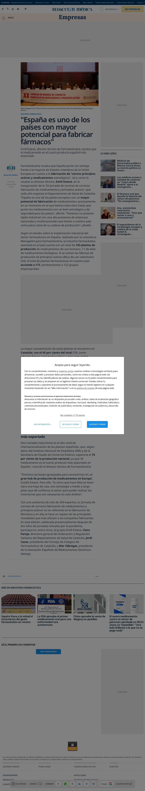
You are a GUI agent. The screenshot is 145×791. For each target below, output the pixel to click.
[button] (72, 415)
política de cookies (86, 388)
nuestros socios (66, 371)
